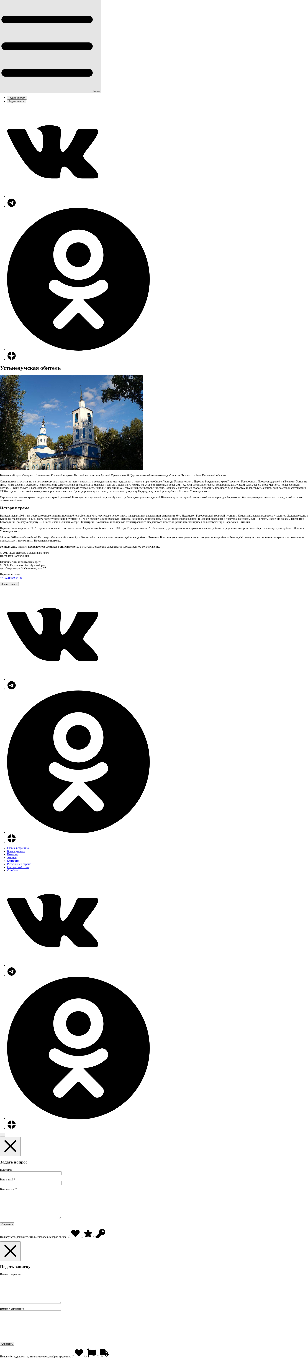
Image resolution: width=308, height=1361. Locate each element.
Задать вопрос (16, 101)
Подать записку (17, 97)
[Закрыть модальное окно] (10, 1146)
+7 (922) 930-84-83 (11, 577)
